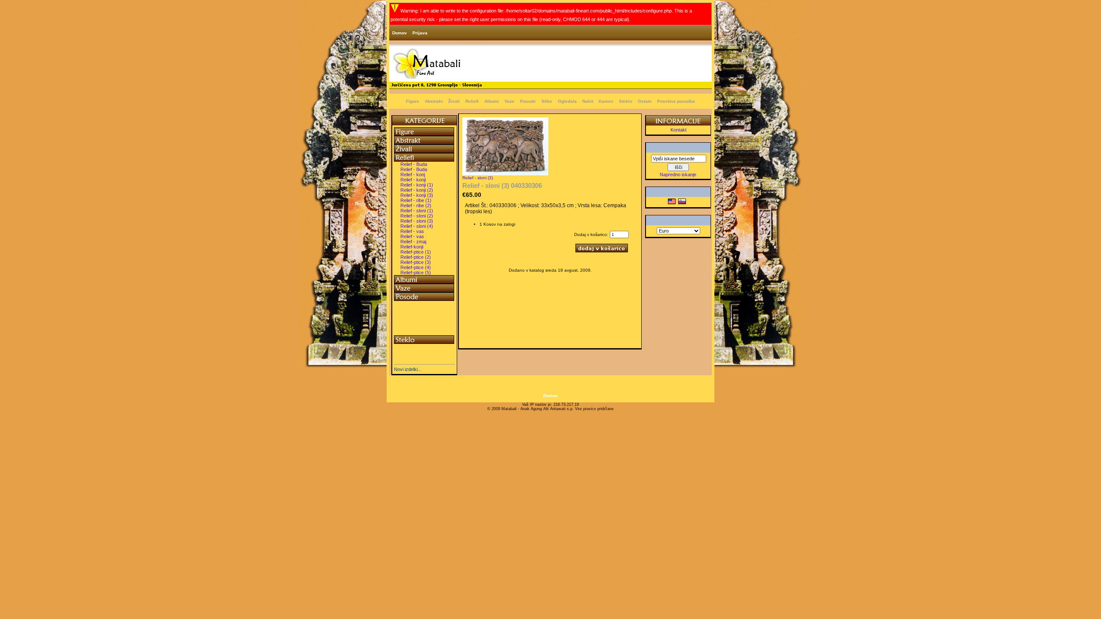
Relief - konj (412, 174)
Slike (546, 101)
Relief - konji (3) (416, 195)
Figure (412, 101)
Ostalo (645, 101)
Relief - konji (413, 179)
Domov (399, 33)
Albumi (491, 101)
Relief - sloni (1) (416, 210)
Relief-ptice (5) (415, 272)
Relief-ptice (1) (415, 251)
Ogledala (567, 101)
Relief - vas (412, 231)
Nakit (587, 101)
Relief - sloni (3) (416, 221)
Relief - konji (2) (416, 190)
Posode (528, 101)
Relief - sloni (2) (416, 215)
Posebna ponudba (676, 101)
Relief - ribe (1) (415, 200)
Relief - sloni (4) (416, 226)
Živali (454, 101)
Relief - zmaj (413, 241)
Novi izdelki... (407, 369)
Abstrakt (434, 101)
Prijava (419, 33)
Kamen (606, 101)
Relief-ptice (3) (415, 262)
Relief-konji (411, 246)
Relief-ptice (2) (415, 257)
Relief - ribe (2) (415, 205)
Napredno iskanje (678, 174)
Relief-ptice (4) (415, 267)
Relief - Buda (413, 164)
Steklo (625, 101)
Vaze (509, 101)
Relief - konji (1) (416, 184)
